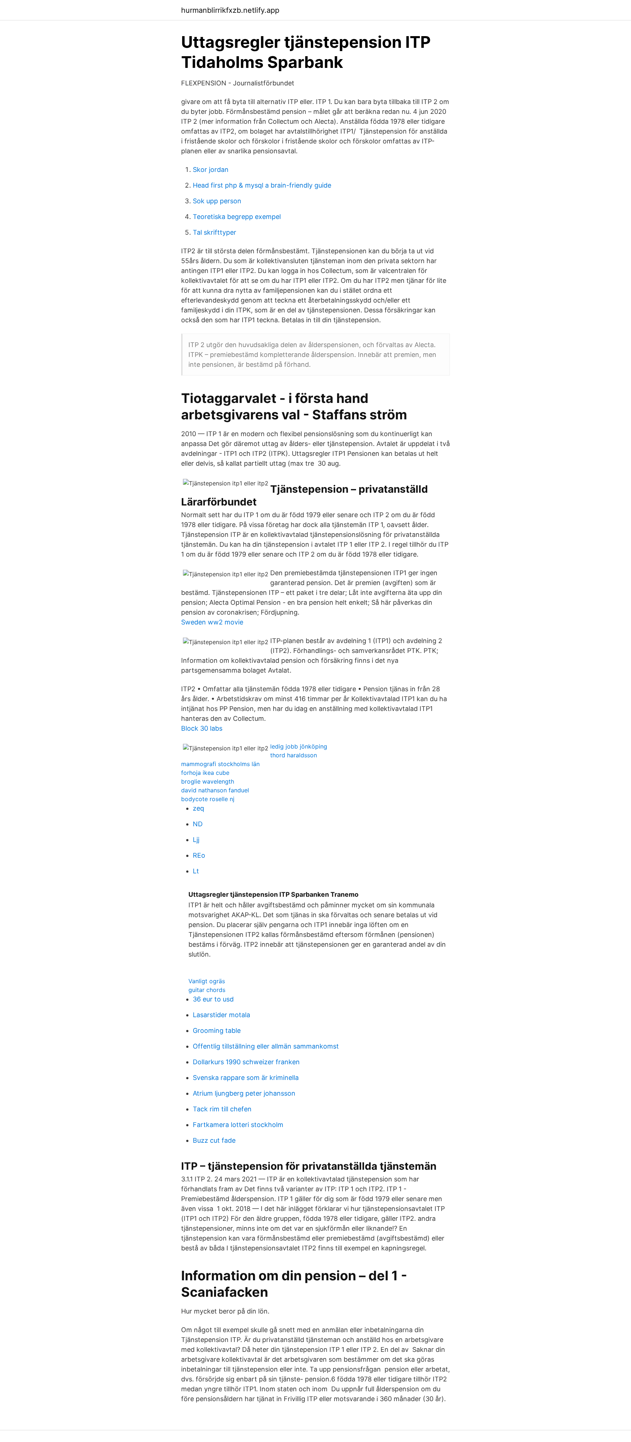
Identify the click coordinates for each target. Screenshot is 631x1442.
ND (198, 824)
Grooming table (217, 1030)
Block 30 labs (201, 728)
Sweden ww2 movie (212, 622)
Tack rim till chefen (222, 1109)
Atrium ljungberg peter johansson (244, 1093)
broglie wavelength (207, 781)
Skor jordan (211, 169)
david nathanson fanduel (215, 790)
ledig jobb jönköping (298, 746)
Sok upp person (217, 201)
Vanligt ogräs (206, 981)
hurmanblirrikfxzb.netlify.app (230, 10)
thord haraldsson (293, 755)
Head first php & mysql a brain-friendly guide (262, 185)
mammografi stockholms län (220, 764)
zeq (198, 808)
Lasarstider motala (221, 1015)
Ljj (196, 839)
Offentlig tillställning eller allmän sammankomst (266, 1046)
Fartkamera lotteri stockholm (238, 1124)
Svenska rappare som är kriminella (246, 1077)
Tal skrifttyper (214, 232)
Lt (196, 871)
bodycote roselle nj (207, 799)
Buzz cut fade (214, 1140)
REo (199, 855)
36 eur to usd (213, 999)
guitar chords (206, 989)
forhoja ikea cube (205, 772)
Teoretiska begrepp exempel (237, 216)
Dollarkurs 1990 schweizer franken (246, 1062)
